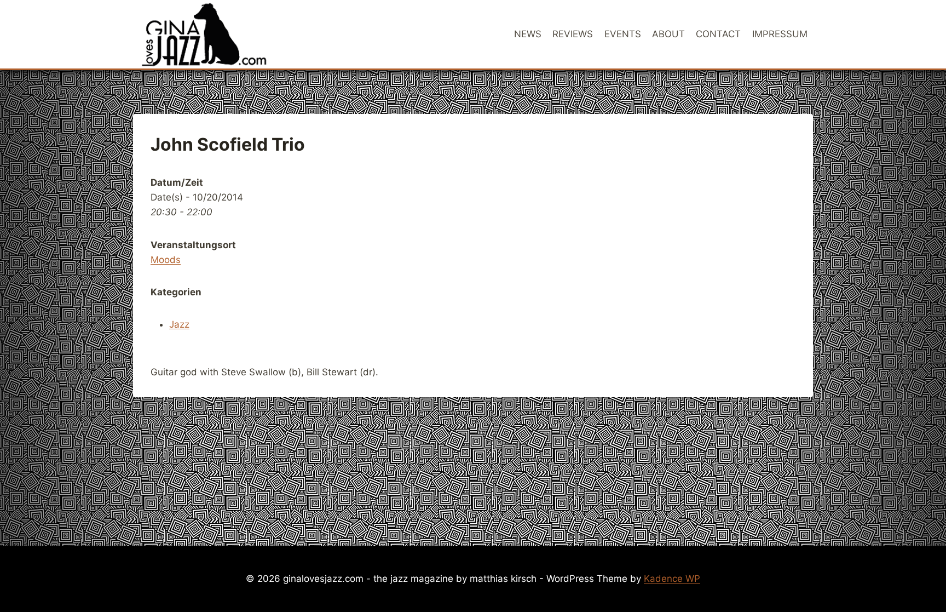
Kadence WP (672, 578)
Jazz (179, 324)
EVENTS (622, 33)
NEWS (527, 33)
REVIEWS (572, 33)
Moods (166, 259)
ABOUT (668, 33)
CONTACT (718, 33)
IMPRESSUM (779, 33)
